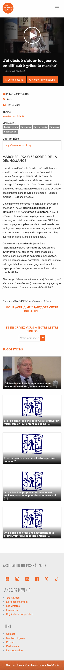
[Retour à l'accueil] (8, 7)
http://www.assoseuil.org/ (18, 145)
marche (27, 127)
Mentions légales (15, 638)
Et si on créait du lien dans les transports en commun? (30, 459)
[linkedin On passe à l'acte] (27, 578)
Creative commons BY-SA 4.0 (42, 665)
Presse (10, 642)
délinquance (12, 127)
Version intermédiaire (43, 79)
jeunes (55, 127)
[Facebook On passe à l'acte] (36, 578)
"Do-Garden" (13, 597)
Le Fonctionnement (16, 601)
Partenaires (12, 646)
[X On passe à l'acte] (47, 578)
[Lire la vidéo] (32, 35)
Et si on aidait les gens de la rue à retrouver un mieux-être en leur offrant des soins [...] (31, 422)
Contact (10, 633)
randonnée (41, 127)
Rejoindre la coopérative (19, 614)
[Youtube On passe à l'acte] (7, 578)
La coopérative (14, 650)
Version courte (15, 79)
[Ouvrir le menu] (57, 6)
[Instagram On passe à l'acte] (18, 578)
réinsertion (11, 131)
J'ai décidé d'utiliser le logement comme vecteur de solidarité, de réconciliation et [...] (30, 385)
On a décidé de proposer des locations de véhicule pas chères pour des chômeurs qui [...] (30, 495)
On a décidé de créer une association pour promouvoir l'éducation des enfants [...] (29, 534)
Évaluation (12, 610)
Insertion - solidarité (13, 116)
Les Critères (13, 605)
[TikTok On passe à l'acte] (56, 578)
